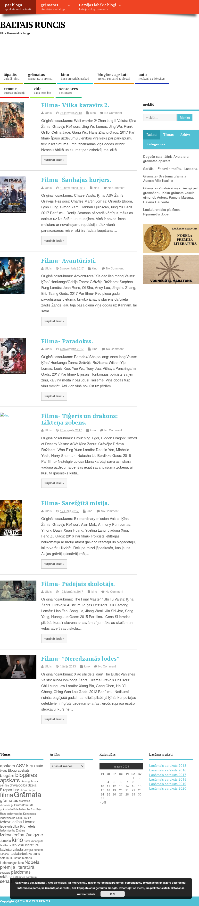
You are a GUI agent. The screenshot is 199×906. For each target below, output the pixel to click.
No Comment (113, 113)
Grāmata (27, 794)
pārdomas (21, 872)
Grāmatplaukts (23, 805)
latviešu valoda (11, 849)
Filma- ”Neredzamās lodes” (80, 658)
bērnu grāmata (29, 781)
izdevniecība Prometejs (17, 826)
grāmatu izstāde (9, 809)
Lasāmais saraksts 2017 (167, 774)
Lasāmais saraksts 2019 (167, 783)
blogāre (7, 775)
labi (112, 894)
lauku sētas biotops (19, 858)
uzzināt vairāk (86, 894)
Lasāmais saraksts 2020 (167, 788)
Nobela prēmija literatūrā (20, 864)
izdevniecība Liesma (17, 821)
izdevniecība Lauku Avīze (15, 818)
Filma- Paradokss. (67, 341)
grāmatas (53, 6)
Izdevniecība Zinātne (12, 830)
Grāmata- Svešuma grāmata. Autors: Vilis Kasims (165, 178)
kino (75, 76)
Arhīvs (185, 134)
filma (6, 794)
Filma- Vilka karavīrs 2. (75, 105)
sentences (68, 90)
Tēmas (168, 134)
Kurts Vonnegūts (33, 841)
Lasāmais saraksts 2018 (167, 779)
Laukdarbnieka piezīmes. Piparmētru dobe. (162, 211)
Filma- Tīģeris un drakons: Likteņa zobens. (79, 419)
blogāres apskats (18, 777)
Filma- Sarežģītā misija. (75, 503)
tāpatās (11, 76)
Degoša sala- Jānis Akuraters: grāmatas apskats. (166, 158)
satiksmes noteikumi (25, 877)
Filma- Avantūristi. (69, 260)
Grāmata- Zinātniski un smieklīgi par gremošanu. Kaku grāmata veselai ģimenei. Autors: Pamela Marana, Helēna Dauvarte (170, 195)
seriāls (6, 881)
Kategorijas (156, 144)
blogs (3, 770)
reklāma (6, 876)
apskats (7, 765)
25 (108, 794)
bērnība (4, 785)
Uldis (48, 113)
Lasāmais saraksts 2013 (167, 765)
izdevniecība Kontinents (21, 813)
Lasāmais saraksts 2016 (167, 770)
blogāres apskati (114, 76)
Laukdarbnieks (20, 853)
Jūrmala (5, 840)
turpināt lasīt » (54, 160)
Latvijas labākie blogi (97, 6)
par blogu (18, 6)
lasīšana (5, 845)
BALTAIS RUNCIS (32, 24)
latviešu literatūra (25, 844)
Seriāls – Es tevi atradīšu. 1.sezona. (170, 168)
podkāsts (5, 872)
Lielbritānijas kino (12, 862)
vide (42, 90)
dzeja (32, 784)
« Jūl (103, 802)
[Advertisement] (88, 54)
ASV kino (25, 765)
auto (152, 76)
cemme (14, 90)
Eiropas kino (9, 789)
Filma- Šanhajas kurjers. (76, 180)
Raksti (152, 134)
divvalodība (18, 784)
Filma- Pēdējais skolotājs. (78, 584)
